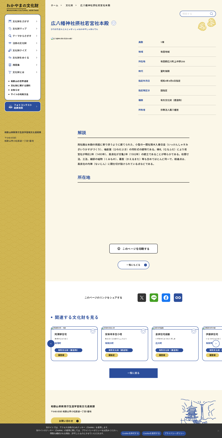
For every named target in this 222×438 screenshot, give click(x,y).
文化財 (69, 5)
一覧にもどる (133, 264)
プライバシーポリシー (174, 433)
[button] (90, 38)
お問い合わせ (66, 420)
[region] (133, 212)
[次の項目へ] (216, 343)
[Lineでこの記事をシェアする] (154, 297)
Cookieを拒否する (151, 433)
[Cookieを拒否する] (218, 430)
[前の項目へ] (51, 343)
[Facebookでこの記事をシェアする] (166, 297)
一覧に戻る (133, 373)
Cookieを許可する (130, 433)
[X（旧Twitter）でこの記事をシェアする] (142, 297)
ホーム (54, 5)
